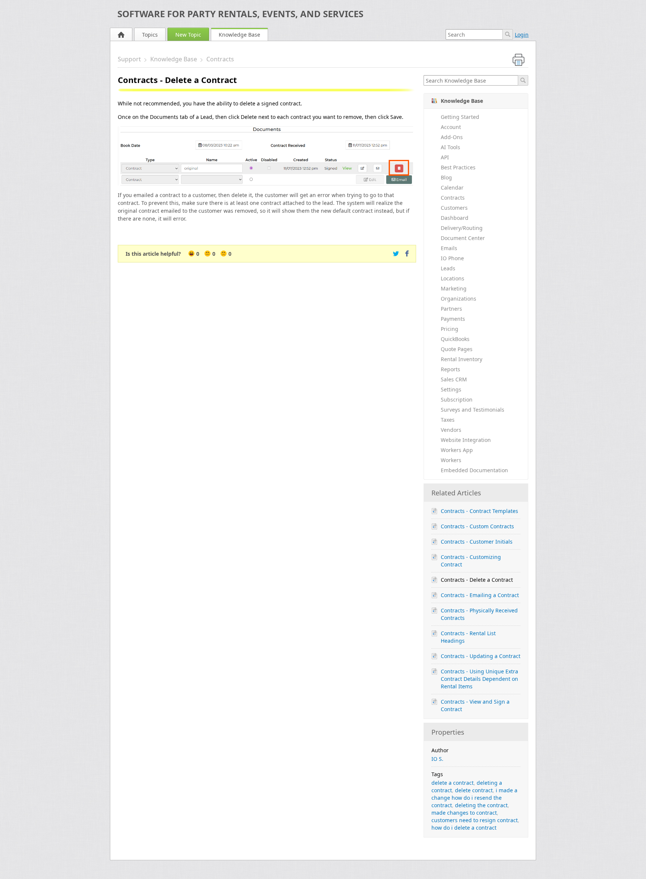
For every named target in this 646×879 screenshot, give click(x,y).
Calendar (452, 187)
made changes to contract (464, 812)
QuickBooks (455, 338)
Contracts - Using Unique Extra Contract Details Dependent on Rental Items (479, 679)
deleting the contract (481, 805)
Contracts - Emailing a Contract (480, 595)
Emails (449, 248)
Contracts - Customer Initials (477, 541)
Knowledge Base (239, 34)
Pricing (449, 328)
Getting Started (460, 116)
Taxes (448, 419)
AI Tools (450, 147)
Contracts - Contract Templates (479, 510)
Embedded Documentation (474, 470)
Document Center (463, 238)
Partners (451, 308)
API (445, 157)
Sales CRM (454, 379)
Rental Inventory (461, 359)
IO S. (437, 758)
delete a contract (452, 782)
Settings (451, 389)
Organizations (458, 298)
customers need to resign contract (474, 820)
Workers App (457, 450)
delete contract (474, 790)
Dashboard (454, 217)
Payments (453, 318)
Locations (452, 278)
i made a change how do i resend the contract (474, 798)
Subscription (457, 399)
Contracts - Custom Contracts (477, 526)
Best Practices (458, 167)
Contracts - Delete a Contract (477, 579)
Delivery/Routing (462, 227)
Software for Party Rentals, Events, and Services (240, 13)
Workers (451, 460)
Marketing (454, 288)
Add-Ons (452, 137)
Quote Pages (457, 349)
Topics (150, 34)
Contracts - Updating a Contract (480, 656)
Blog (446, 177)
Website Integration (466, 439)
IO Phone (452, 258)
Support (129, 59)
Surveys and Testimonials (472, 409)
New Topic (188, 34)
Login (522, 34)
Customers (454, 207)
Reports (450, 369)
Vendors (451, 429)
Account (451, 126)
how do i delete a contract (463, 827)
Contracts (220, 59)
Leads (448, 268)
